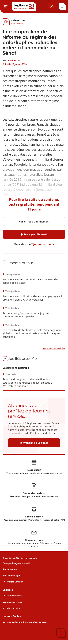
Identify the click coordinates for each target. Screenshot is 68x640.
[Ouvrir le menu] (5, 6)
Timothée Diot (13, 60)
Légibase (8, 589)
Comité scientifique (12, 602)
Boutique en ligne (11, 575)
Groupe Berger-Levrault (16, 563)
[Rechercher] (62, 6)
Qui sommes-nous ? (12, 595)
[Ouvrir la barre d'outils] (61, 633)
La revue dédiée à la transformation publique (25, 622)
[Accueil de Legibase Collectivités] (24, 6)
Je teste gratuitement (34, 234)
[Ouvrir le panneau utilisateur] (51, 6)
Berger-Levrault (15, 581)
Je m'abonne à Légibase (34, 442)
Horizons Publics (12, 616)
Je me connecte (43, 244)
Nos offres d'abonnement (34, 221)
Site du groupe (10, 569)
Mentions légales (11, 608)
